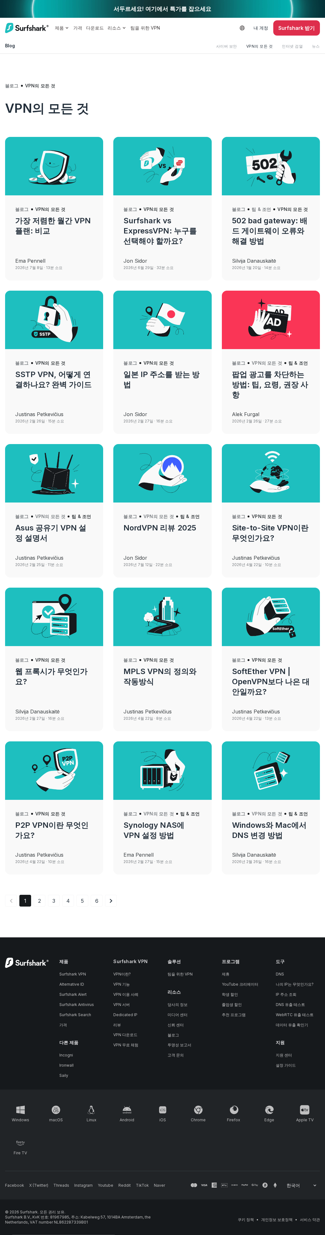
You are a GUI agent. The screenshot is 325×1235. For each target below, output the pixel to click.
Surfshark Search (75, 1014)
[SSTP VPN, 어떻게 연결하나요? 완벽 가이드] (54, 320)
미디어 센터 (178, 1014)
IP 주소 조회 (286, 994)
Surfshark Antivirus (76, 1004)
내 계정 (261, 27)
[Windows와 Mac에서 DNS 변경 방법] (271, 770)
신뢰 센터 (176, 1024)
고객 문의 (176, 1055)
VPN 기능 (121, 984)
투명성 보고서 (179, 1045)
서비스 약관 (310, 1219)
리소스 (114, 27)
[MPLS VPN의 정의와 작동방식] (162, 617)
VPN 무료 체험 (125, 1045)
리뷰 (117, 1024)
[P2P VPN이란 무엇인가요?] (54, 770)
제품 (59, 27)
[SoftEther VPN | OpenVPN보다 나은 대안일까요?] (271, 617)
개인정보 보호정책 (277, 1219)
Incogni (66, 1055)
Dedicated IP (125, 1014)
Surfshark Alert (73, 994)
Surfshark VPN (72, 974)
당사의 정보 (178, 1004)
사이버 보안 (226, 46)
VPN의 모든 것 (259, 46)
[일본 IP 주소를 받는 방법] (162, 320)
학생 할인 (230, 994)
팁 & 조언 (261, 209)
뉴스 (316, 46)
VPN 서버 (121, 1004)
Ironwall (66, 1065)
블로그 (12, 85)
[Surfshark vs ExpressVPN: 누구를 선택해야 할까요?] (162, 166)
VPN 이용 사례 (125, 994)
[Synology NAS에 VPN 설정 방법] (162, 770)
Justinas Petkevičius (39, 414)
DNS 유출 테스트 (290, 1004)
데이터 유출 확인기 (292, 1024)
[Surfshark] (27, 28)
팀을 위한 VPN (145, 27)
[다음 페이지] (111, 901)
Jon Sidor (135, 261)
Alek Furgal (245, 414)
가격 (77, 27)
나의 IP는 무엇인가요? (295, 984)
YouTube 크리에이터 (240, 984)
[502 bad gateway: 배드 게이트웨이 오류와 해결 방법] (271, 166)
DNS (280, 974)
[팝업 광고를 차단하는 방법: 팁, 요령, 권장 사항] (271, 320)
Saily (63, 1075)
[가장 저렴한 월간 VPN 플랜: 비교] (54, 166)
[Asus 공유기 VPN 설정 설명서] (54, 473)
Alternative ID (71, 984)
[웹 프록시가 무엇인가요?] (54, 617)
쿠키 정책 (246, 1219)
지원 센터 (284, 1055)
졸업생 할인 (232, 1004)
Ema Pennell (30, 261)
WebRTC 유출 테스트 (295, 1014)
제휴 (225, 974)
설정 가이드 (286, 1065)
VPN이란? (122, 974)
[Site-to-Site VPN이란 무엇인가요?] (271, 473)
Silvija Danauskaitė (254, 261)
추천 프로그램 (234, 1014)
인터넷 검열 (292, 46)
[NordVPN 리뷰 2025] (162, 473)
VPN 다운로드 (125, 1034)
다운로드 (95, 27)
